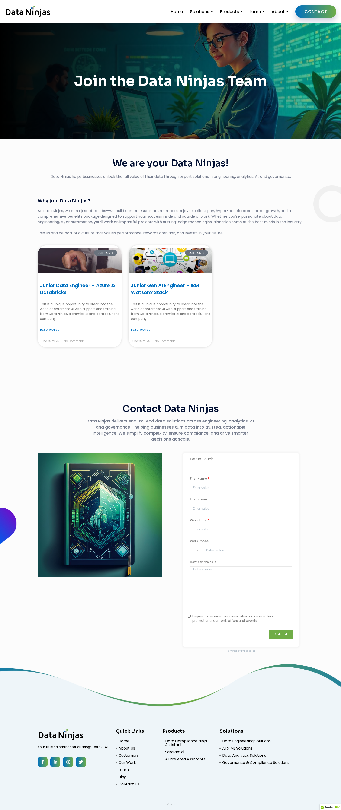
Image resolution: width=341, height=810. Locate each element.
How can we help (203, 562)
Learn (124, 770)
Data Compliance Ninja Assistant (186, 743)
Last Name (198, 500)
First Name (198, 479)
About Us (127, 748)
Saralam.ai (174, 752)
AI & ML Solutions (237, 748)
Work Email (198, 520)
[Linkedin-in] (55, 762)
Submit (281, 634)
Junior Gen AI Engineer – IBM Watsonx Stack (165, 289)
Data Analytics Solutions (244, 755)
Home (124, 741)
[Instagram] (68, 762)
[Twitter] (81, 762)
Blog (122, 777)
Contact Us (129, 784)
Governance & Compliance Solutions (255, 763)
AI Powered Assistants (185, 759)
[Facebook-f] (43, 762)
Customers (129, 755)
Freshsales (248, 651)
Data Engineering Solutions (246, 741)
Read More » (50, 330)
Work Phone (199, 541)
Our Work (127, 763)
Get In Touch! (202, 459)
